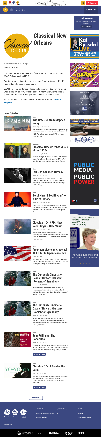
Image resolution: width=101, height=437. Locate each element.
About (80, 409)
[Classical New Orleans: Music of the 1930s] (17, 150)
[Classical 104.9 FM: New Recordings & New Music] (17, 226)
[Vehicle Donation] (84, 131)
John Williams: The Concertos (44, 337)
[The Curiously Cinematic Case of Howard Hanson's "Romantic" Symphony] (17, 278)
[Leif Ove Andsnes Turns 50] (17, 175)
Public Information (41, 417)
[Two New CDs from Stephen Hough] (17, 123)
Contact (80, 413)
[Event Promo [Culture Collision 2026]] (84, 75)
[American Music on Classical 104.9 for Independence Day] (17, 253)
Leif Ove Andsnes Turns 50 (48, 172)
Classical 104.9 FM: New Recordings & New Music (47, 224)
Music (34, 117)
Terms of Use (40, 409)
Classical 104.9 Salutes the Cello (49, 368)
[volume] (11, 10)
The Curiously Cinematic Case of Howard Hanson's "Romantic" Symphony (48, 278)
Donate (93, 3)
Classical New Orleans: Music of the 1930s (50, 148)
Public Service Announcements (62, 409)
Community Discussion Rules (45, 413)
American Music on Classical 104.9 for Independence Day (50, 251)
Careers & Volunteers (84, 417)
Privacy (59, 414)
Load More (36, 398)
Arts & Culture (36, 144)
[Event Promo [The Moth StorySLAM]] (84, 103)
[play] (5, 10)
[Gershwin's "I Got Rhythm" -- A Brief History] (17, 199)
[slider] (14, 10)
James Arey (14, 68)
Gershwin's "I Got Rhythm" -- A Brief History (49, 197)
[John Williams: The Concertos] (17, 339)
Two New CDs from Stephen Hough (49, 121)
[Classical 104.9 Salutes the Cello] (17, 370)
